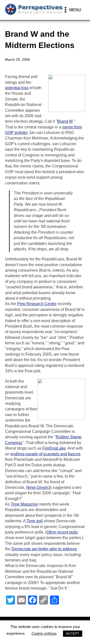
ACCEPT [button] (72, 634)
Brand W (64, 121)
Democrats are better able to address (44, 549)
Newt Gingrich (39, 487)
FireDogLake (54, 448)
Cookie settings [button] (44, 633)
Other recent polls (62, 532)
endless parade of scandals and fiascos (45, 454)
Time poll (34, 521)
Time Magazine (24, 504)
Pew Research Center (36, 304)
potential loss (16, 88)
